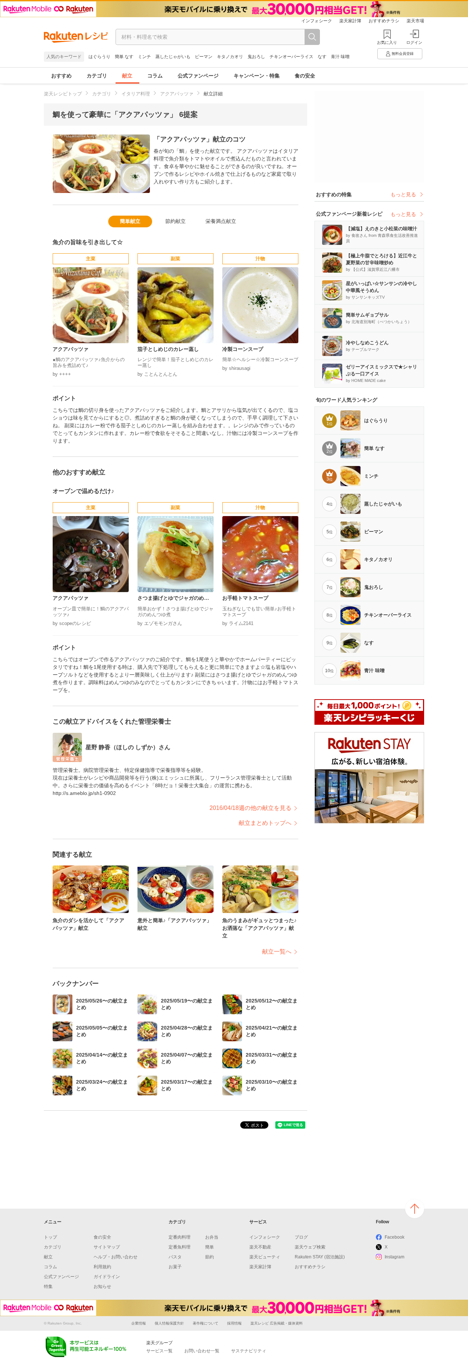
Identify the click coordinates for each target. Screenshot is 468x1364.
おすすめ (61, 76)
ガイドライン (107, 1276)
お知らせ (102, 1286)
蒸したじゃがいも (172, 56)
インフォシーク (316, 20)
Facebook (394, 1237)
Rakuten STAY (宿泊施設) (320, 1256)
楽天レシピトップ (63, 93)
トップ (50, 1237)
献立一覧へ (276, 951)
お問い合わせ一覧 (201, 1350)
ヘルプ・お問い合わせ (115, 1256)
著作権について (205, 1323)
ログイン (414, 42)
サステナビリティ (248, 1350)
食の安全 (305, 76)
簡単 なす (124, 56)
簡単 (209, 1247)
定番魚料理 (179, 1247)
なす (322, 56)
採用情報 (234, 1323)
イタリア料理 (135, 93)
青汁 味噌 (340, 56)
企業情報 (138, 1323)
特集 (48, 1286)
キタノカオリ (230, 56)
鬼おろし (256, 56)
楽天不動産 (260, 1247)
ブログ (301, 1237)
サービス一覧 (159, 1350)
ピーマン (203, 56)
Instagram (394, 1256)
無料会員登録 (403, 54)
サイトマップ (107, 1247)
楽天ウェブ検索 (310, 1247)
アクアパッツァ (176, 93)
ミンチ (144, 56)
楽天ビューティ (264, 1256)
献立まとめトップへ (265, 823)
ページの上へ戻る (414, 1208)
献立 (127, 76)
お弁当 (211, 1237)
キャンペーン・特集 (257, 76)
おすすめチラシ (384, 20)
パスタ (175, 1256)
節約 (209, 1256)
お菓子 (175, 1266)
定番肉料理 (179, 1237)
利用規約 (102, 1266)
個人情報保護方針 (169, 1323)
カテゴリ (97, 76)
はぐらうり (99, 56)
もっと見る (403, 194)
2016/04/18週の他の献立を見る (250, 808)
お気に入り (387, 42)
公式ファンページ (198, 76)
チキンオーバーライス (291, 56)
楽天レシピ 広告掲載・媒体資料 (276, 1323)
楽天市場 (415, 20)
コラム (155, 76)
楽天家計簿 (350, 20)
